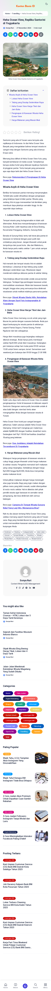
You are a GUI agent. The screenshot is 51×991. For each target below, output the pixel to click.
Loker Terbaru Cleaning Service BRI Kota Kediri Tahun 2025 (17, 905)
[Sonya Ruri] (25, 572)
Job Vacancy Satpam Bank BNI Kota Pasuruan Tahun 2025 (17, 885)
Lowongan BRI (11, 721)
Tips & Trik (10, 732)
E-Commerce (30, 699)
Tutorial (37, 732)
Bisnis (8, 693)
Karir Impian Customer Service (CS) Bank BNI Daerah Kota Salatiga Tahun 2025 (17, 867)
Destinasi (7, 532)
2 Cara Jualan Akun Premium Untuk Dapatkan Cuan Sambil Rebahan (17, 798)
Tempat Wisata (18, 535)
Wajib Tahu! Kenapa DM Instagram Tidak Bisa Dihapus (17, 779)
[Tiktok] (23, 587)
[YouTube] (33, 587)
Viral (7, 737)
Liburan (7, 535)
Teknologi (37, 726)
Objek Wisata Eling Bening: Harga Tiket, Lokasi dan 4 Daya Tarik (15, 651)
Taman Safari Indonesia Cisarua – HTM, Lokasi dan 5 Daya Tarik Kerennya (17, 615)
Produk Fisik (10, 726)
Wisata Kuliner (36, 539)
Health (20, 704)
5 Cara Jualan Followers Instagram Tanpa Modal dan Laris (16, 818)
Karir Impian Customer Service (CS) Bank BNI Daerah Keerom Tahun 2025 (17, 925)
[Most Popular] (25, 986)
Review (24, 726)
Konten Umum (11, 715)
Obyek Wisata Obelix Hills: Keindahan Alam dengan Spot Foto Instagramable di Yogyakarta (25, 300)
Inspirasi (9, 710)
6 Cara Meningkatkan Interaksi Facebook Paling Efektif (17, 837)
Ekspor (8, 704)
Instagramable (28, 532)
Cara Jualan (21, 693)
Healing (17, 532)
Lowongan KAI (29, 721)
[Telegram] (26, 587)
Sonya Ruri (25, 580)
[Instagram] (19, 587)
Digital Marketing (12, 699)
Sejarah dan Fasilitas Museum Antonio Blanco (17, 633)
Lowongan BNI (28, 715)
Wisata (39, 535)
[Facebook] (16, 587)
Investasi (36, 710)
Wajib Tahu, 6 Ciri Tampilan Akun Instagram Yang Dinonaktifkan (16, 760)
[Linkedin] (30, 587)
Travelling (30, 535)
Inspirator (22, 710)
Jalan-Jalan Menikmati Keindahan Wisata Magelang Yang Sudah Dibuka (16, 669)
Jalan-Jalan (41, 532)
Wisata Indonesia (22, 539)
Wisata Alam (8, 539)
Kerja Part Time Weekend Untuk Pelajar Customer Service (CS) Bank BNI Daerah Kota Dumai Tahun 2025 (17, 945)
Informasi (32, 704)
